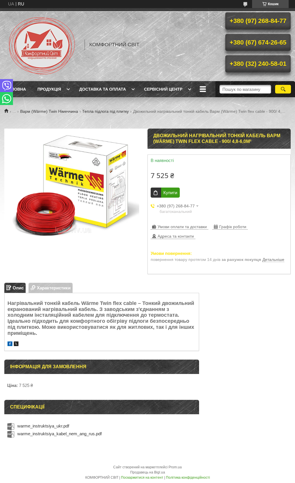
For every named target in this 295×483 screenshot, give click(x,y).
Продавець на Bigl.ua (147, 472)
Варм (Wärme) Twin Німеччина (49, 111)
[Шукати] (283, 89)
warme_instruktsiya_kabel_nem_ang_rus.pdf (59, 433)
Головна (16, 89)
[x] (16, 344)
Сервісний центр (163, 89)
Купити (170, 192)
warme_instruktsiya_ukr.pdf (43, 425)
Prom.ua (175, 467)
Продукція (49, 89)
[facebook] (9, 344)
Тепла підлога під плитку (105, 111)
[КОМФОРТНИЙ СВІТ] (41, 44)
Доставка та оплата (102, 89)
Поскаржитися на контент (142, 478)
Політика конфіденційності (188, 478)
